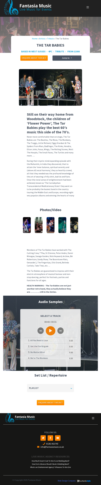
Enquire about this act (34, 58)
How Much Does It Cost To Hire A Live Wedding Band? (50, 461)
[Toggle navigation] (88, 7)
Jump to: (66, 58)
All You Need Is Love (39, 340)
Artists (42, 38)
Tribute (50, 38)
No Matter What (37, 352)
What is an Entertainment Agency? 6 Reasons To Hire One (50, 467)
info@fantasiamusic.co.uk (51, 447)
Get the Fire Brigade (39, 346)
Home (34, 38)
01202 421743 (51, 443)
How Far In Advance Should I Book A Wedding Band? (50, 464)
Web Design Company (67, 480)
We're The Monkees (39, 358)
